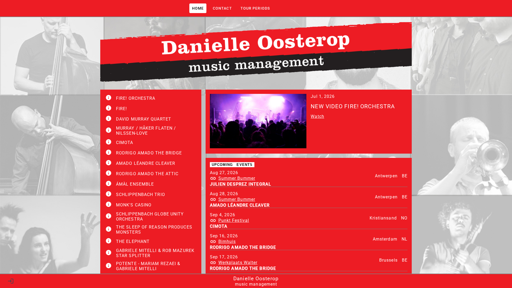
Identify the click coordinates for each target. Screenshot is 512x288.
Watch (317, 116)
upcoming (222, 165)
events (245, 165)
